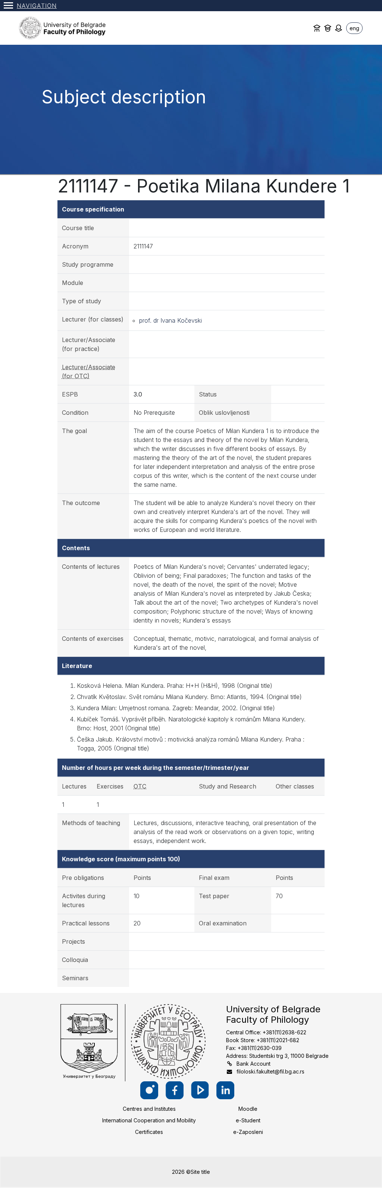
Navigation (37, 5)
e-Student (248, 1120)
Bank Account (253, 1063)
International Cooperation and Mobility (149, 1120)
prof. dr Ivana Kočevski (170, 320)
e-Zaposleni (248, 1132)
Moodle (247, 1109)
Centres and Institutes (149, 1109)
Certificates (149, 1132)
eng (354, 28)
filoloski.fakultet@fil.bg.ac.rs (270, 1071)
